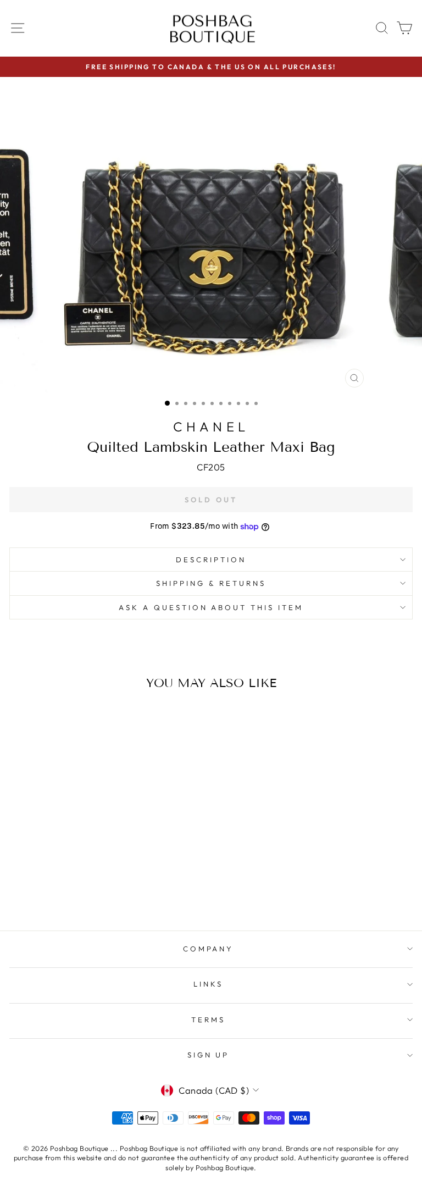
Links (208, 983)
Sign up (208, 1054)
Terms (208, 1019)
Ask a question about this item (211, 607)
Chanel (211, 426)
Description (211, 559)
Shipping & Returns (211, 583)
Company (208, 948)
